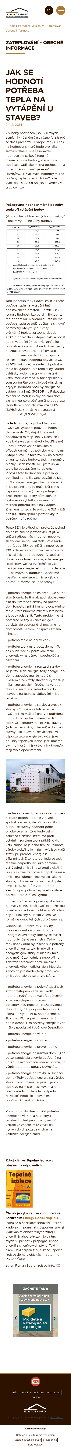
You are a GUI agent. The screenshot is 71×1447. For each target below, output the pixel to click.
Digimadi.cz (56, 1417)
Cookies (36, 1397)
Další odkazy (35, 1445)
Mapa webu (53, 1392)
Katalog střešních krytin (27, 1440)
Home (11, 26)
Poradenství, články (31, 26)
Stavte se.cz (50, 1440)
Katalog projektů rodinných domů (35, 1435)
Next (55, 1320)
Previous (17, 1320)
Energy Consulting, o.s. (41, 1218)
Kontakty (25, 1392)
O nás (14, 1392)
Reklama (39, 1392)
